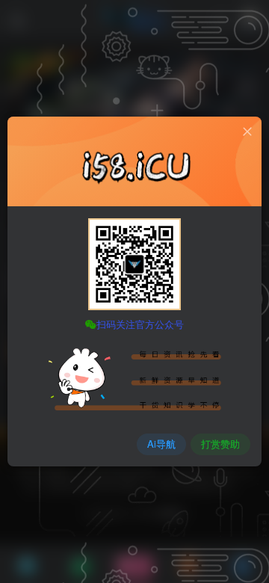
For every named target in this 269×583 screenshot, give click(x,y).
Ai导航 (161, 444)
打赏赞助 (220, 444)
